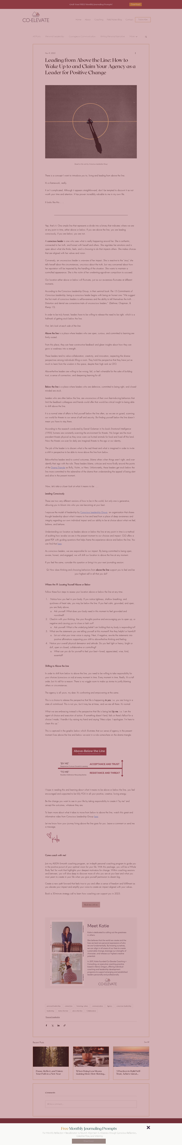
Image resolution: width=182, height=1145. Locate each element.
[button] (148, 1127)
